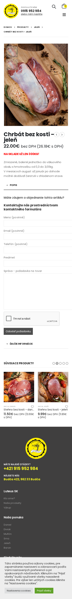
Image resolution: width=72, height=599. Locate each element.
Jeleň (46, 406)
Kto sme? (9, 498)
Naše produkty (12, 503)
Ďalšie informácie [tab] (21, 344)
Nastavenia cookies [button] (19, 590)
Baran (7, 547)
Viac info (28, 378)
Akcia (6, 406)
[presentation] (4, 85)
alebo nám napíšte (31, 14)
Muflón (8, 534)
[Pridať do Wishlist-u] (32, 406)
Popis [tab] (13, 185)
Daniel (13, 406)
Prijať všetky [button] (44, 590)
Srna (6, 538)
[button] (53, 363)
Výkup (7, 507)
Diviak (7, 529)
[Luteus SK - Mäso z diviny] (11, 11)
